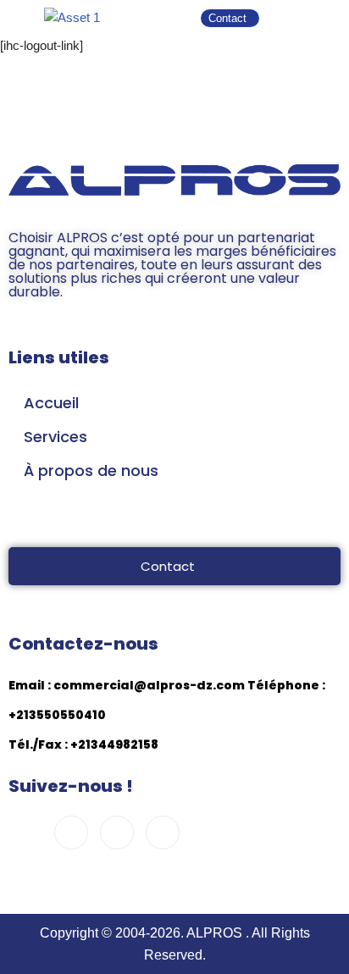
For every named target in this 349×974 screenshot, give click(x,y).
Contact (168, 566)
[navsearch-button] (294, 18)
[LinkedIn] (163, 832)
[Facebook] (25, 833)
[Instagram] (71, 832)
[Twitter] (117, 832)
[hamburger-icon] (330, 18)
